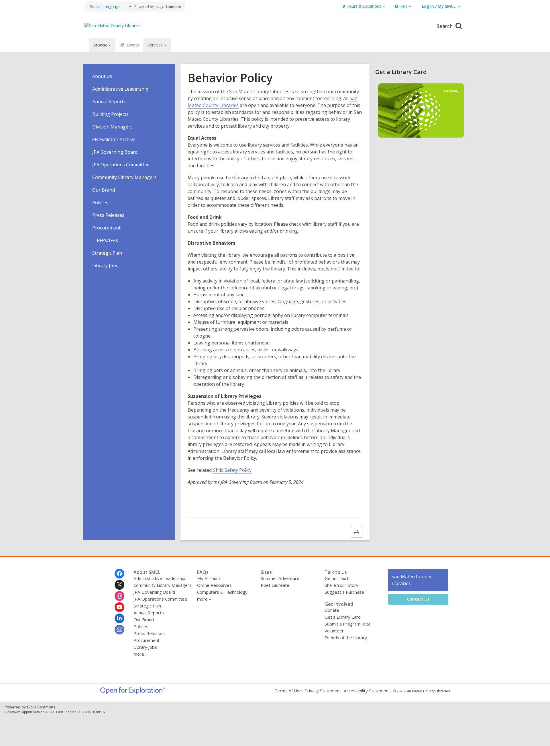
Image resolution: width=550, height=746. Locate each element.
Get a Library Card (343, 617)
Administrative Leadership (120, 89)
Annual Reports (109, 101)
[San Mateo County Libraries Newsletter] (119, 629)
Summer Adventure (280, 578)
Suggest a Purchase (344, 592)
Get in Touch (337, 578)
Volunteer (334, 631)
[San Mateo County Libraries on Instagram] (119, 596)
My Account (208, 578)
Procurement (106, 228)
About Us (102, 76)
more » (140, 654)
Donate (332, 610)
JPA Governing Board (115, 152)
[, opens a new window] (132, 692)
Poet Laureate (275, 585)
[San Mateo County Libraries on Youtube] (119, 607)
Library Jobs (105, 265)
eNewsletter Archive (113, 139)
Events (133, 45)
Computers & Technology (222, 592)
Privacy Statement (323, 691)
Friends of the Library (346, 637)
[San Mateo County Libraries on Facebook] (119, 574)
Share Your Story (341, 585)
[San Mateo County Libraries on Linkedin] (119, 618)
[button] (363, 6)
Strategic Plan (107, 253)
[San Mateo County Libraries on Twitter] (119, 585)
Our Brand (103, 190)
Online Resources (214, 585)
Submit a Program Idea (347, 624)
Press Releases (108, 215)
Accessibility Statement (367, 691)
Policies (100, 202)
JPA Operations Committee (121, 164)
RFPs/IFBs (107, 240)
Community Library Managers (124, 177)
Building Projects (110, 114)
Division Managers (112, 127)
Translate (173, 6)
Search (445, 26)
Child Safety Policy (232, 470)
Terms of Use (288, 691)
